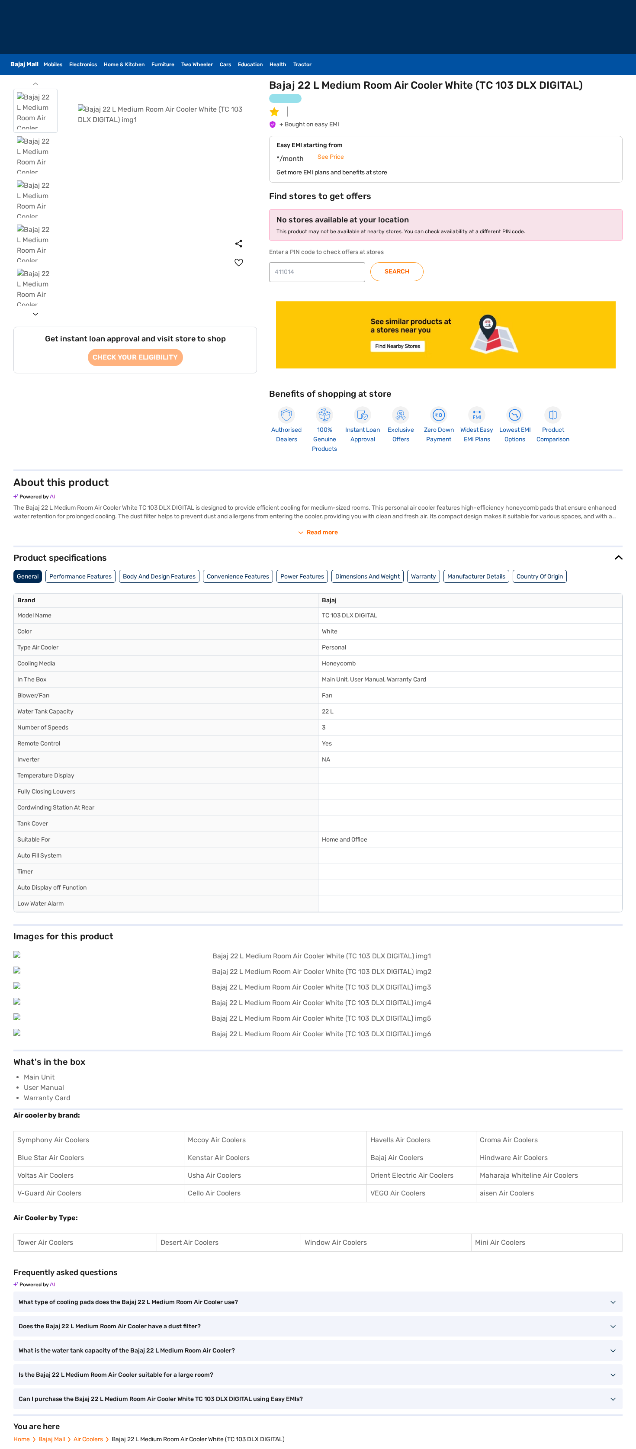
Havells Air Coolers (400, 1140)
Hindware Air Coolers (514, 1157)
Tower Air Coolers (45, 1242)
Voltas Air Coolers (45, 1175)
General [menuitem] (28, 576)
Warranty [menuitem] (423, 576)
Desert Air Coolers (189, 1242)
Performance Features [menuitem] (80, 576)
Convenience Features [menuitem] (238, 576)
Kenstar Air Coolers (219, 1157)
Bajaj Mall (52, 1439)
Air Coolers (88, 1439)
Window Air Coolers (336, 1242)
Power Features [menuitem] (302, 576)
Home (21, 1439)
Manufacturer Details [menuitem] (476, 576)
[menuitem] (239, 262)
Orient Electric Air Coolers (411, 1175)
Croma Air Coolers (509, 1140)
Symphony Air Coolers (53, 1140)
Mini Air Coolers (500, 1242)
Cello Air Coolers (214, 1193)
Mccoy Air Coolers (217, 1140)
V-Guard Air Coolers (49, 1193)
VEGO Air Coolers (397, 1193)
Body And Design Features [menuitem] (159, 576)
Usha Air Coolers (214, 1175)
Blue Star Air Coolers (50, 1157)
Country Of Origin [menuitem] (540, 576)
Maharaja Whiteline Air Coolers (529, 1175)
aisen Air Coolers (507, 1193)
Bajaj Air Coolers (396, 1157)
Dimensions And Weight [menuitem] (367, 576)
